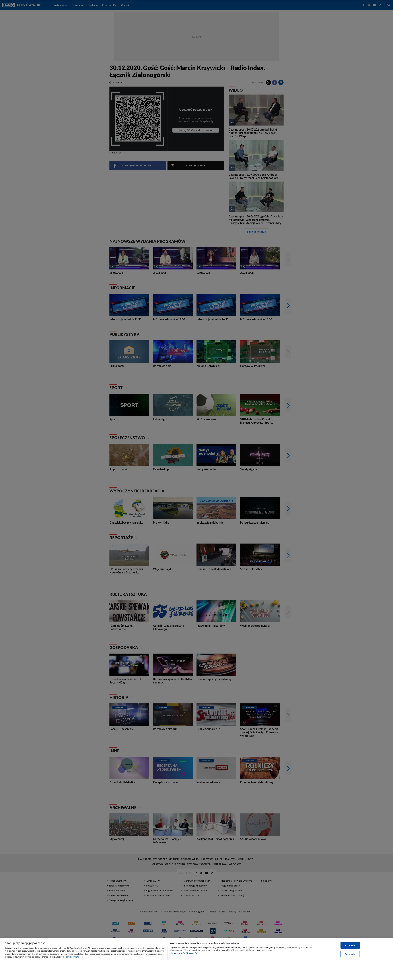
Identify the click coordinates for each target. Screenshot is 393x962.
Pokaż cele (350, 954)
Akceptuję (350, 945)
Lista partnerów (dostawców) (184, 953)
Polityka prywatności (73, 957)
